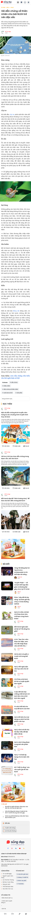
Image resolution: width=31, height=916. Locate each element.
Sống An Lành (6, 884)
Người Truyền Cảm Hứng (7, 876)
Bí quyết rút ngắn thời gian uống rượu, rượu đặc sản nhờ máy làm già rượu (16, 807)
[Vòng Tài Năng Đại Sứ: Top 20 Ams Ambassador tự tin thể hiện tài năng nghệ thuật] (7, 571)
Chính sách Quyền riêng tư (6, 901)
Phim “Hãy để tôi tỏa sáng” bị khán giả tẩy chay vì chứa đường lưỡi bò (22, 600)
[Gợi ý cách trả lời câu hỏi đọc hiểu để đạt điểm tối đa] (7, 733)
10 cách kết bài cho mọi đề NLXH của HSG (22, 707)
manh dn (20, 577)
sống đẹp (19, 392)
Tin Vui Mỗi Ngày (7, 873)
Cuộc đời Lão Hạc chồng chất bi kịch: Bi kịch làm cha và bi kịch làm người (22, 695)
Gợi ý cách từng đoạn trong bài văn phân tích (22, 744)
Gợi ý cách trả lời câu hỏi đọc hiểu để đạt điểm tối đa (21, 732)
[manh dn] (15, 577)
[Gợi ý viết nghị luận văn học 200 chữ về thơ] (7, 670)
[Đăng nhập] (28, 2)
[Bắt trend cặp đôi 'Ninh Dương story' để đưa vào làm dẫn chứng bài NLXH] (15, 519)
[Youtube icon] (19, 848)
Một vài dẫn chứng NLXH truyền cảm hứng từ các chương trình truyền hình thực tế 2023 (14, 415)
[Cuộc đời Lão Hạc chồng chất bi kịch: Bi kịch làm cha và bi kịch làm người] (7, 695)
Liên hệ (4, 908)
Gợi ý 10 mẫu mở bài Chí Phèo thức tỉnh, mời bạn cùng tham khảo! (21, 615)
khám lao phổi (22, 880)
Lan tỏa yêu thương (10, 831)
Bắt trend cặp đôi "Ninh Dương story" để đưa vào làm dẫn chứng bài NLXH (15, 499)
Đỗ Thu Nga (8, 31)
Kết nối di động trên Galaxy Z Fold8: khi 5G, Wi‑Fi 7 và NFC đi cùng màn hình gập (16, 812)
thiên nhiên (6, 386)
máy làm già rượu (23, 874)
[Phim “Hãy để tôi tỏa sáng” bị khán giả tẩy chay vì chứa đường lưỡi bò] (7, 600)
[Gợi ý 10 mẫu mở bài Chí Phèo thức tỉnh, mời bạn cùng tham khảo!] (7, 615)
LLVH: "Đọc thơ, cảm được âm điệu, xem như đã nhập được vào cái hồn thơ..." (21, 642)
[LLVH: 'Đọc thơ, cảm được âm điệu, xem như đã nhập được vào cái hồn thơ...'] (7, 642)
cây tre (12, 114)
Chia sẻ (27, 446)
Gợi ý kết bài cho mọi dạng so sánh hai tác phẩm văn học (21, 719)
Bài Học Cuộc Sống (7, 882)
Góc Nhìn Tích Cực (7, 889)
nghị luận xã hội (7, 392)
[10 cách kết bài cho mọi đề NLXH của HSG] (7, 709)
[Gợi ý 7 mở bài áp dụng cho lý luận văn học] (7, 758)
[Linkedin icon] (15, 848)
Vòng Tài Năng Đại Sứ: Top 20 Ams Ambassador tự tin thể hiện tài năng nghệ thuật (22, 571)
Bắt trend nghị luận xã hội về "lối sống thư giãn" (22, 629)
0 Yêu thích (7, 446)
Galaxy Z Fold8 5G (23, 877)
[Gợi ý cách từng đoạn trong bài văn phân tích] (7, 745)
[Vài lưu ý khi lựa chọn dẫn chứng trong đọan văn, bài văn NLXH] (15, 476)
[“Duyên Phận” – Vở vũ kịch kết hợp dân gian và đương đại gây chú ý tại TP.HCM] (7, 586)
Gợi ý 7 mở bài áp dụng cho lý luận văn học (21, 757)
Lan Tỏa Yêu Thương (8, 880)
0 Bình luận (17, 446)
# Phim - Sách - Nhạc (7, 7)
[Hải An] (15, 592)
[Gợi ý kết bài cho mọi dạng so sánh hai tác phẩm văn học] (7, 720)
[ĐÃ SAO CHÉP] (19, 914)
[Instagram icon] (12, 848)
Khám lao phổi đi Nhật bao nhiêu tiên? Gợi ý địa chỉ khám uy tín (16, 816)
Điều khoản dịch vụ (7, 898)
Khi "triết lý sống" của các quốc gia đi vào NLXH (21, 769)
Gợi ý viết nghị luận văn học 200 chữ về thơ (21, 669)
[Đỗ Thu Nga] (2, 409)
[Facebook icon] (8, 848)
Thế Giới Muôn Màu (7, 886)
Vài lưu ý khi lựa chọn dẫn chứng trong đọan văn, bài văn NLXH (15, 457)
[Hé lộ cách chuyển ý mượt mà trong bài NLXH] (7, 657)
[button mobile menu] (18, 2)
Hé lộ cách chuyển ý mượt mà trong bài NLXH (21, 656)
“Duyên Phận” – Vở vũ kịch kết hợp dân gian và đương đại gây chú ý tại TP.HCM (21, 586)
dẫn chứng (14, 382)
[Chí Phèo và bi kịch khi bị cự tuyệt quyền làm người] (7, 682)
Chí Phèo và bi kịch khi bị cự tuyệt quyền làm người (21, 681)
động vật (16, 311)
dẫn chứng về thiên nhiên (10, 389)
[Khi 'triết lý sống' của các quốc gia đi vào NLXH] (7, 770)
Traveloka (21, 884)
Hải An (19, 592)
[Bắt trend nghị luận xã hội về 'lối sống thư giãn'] (7, 630)
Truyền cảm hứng (10, 828)
